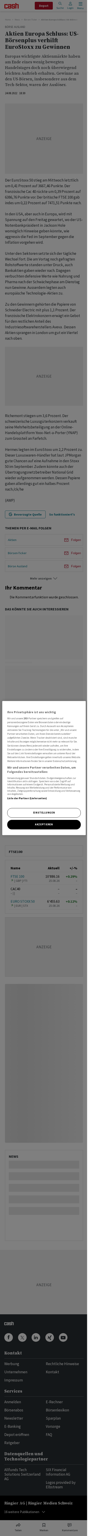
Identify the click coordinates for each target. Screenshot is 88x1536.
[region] (44, 768)
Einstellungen (44, 812)
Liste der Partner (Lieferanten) (27, 798)
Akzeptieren (44, 824)
